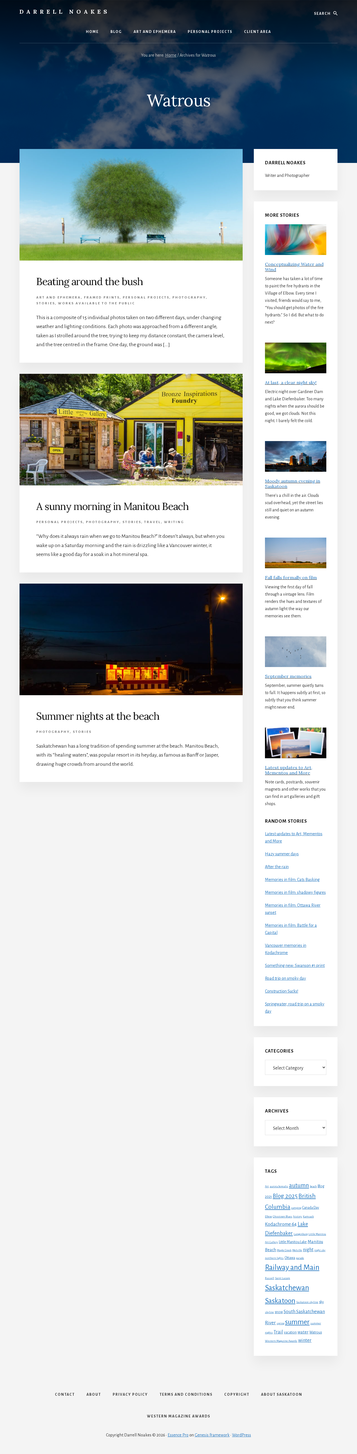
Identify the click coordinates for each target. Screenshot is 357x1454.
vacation (290, 1332)
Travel (152, 522)
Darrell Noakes (65, 11)
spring (280, 1323)
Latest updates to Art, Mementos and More (288, 770)
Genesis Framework (212, 1435)
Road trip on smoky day (285, 978)
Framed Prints (102, 297)
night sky (319, 1250)
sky (321, 1302)
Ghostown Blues (282, 1216)
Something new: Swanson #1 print (295, 965)
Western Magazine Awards (281, 1340)
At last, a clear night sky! (291, 382)
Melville (297, 1250)
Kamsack (308, 1216)
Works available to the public (96, 303)
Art (267, 1186)
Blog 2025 (285, 1196)
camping (296, 1207)
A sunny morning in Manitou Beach (112, 506)
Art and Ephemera (58, 297)
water (303, 1332)
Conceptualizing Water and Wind (294, 266)
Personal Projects (146, 297)
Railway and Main (292, 1267)
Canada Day (310, 1208)
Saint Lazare (282, 1278)
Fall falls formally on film (291, 577)
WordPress (241, 1435)
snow (279, 1312)
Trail (278, 1332)
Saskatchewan (287, 1288)
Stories (45, 303)
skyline (269, 1312)
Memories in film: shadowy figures (295, 892)
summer (297, 1322)
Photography (189, 297)
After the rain (277, 867)
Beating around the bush (89, 281)
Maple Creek (284, 1250)
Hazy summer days (282, 854)
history (297, 1216)
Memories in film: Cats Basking (292, 879)
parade (300, 1258)
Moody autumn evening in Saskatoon (292, 483)
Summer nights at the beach (97, 716)
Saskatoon (280, 1301)
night (308, 1249)
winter (305, 1340)
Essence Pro (178, 1435)
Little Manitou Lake (293, 1242)
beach (313, 1186)
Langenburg (301, 1234)
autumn (299, 1185)
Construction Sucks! (281, 991)
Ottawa (289, 1258)
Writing (174, 522)
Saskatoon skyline (307, 1302)
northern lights (274, 1258)
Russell (269, 1278)
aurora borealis (279, 1186)
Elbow (268, 1216)
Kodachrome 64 (281, 1224)
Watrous (315, 1332)
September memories (288, 676)
